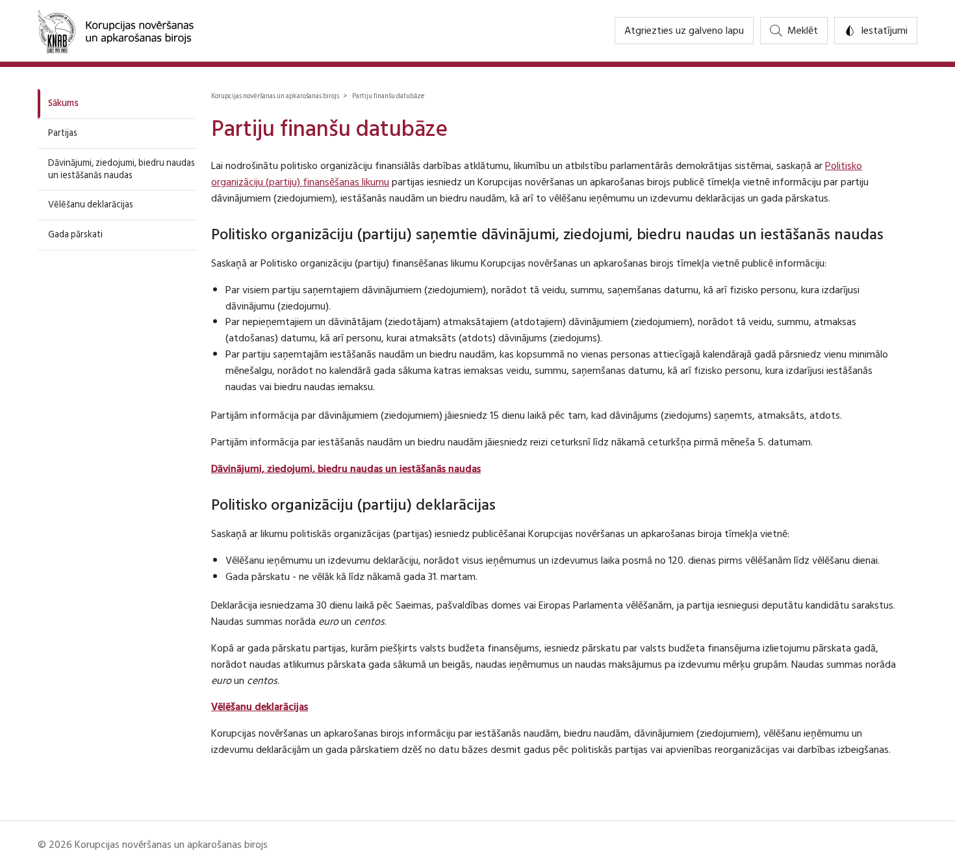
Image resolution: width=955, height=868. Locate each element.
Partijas (62, 132)
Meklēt (802, 30)
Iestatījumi (884, 30)
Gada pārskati (75, 234)
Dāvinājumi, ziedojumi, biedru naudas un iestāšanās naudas (121, 169)
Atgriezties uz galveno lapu (684, 30)
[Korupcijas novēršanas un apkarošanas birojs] (116, 30)
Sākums (63, 103)
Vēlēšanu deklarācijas (90, 204)
